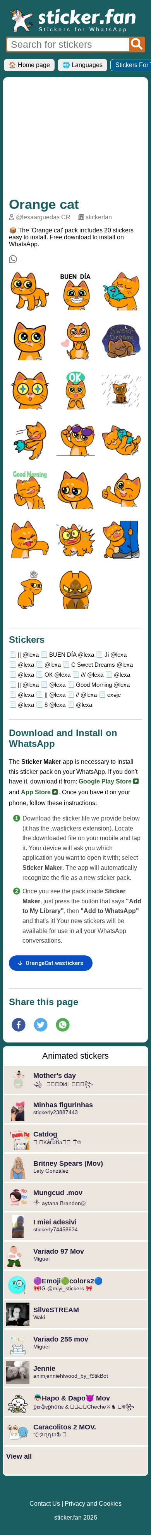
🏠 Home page (29, 65)
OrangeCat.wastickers (54, 963)
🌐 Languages (82, 65)
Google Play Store (106, 781)
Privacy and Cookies (93, 1503)
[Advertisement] (75, 141)
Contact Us (44, 1503)
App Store (36, 792)
